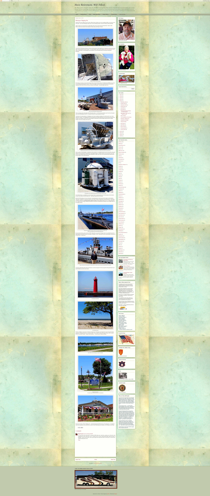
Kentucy (120, 185)
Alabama (120, 141)
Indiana (120, 180)
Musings (120, 206)
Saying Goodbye (123, 121)
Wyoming (120, 253)
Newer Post (78, 459)
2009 (121, 135)
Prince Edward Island (122, 232)
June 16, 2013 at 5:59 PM (88, 433)
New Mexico (121, 215)
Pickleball (120, 230)
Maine (120, 190)
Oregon (120, 227)
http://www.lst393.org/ (108, 49)
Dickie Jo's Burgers (126, 265)
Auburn (120, 148)
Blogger (115, 493)
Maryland (120, 192)
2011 (121, 132)
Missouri (120, 202)
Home (77, 14)
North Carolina (121, 220)
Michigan (120, 197)
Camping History (83, 14)
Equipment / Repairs (122, 164)
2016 (121, 96)
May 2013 (123, 123)
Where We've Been (96, 14)
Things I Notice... (106, 14)
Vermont (120, 246)
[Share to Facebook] (81, 427)
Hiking (120, 176)
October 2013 (123, 103)
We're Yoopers (123, 115)
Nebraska (120, 208)
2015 (121, 97)
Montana (120, 204)
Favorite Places (114, 14)
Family (120, 166)
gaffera (108, 493)
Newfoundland (121, 218)
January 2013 (123, 129)
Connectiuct (121, 159)
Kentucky (120, 183)
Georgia (120, 171)
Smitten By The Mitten (124, 120)
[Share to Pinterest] (82, 427)
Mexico (120, 195)
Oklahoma (120, 223)
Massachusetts (121, 194)
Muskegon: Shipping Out (125, 118)
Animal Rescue (121, 145)
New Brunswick (121, 211)
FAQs (90, 14)
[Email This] (78, 427)
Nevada (120, 209)
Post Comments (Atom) (98, 463)
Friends (120, 169)
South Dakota (121, 239)
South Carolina (121, 237)
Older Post (113, 459)
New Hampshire (121, 213)
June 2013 (123, 109)
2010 (121, 134)
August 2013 (123, 106)
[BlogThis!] (79, 427)
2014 (121, 99)
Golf (119, 173)
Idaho (120, 178)
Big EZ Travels (81, 433)
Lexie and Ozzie (122, 14)
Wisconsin (120, 251)
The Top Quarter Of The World (126, 117)
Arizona (120, 147)
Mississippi (120, 201)
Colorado (120, 157)
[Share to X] (80, 427)
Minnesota (120, 199)
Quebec (120, 234)
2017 (121, 94)
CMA (119, 155)
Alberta (120, 143)
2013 (121, 100)
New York (120, 216)
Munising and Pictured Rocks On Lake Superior (126, 111)
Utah (119, 244)
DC (119, 162)
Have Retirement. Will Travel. (90, 4)
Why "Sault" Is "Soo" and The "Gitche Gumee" (126, 114)
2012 (121, 131)
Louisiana (120, 188)
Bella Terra (120, 150)
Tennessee (121, 241)
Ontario (120, 225)
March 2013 (123, 126)
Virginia (120, 248)
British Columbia (121, 152)
